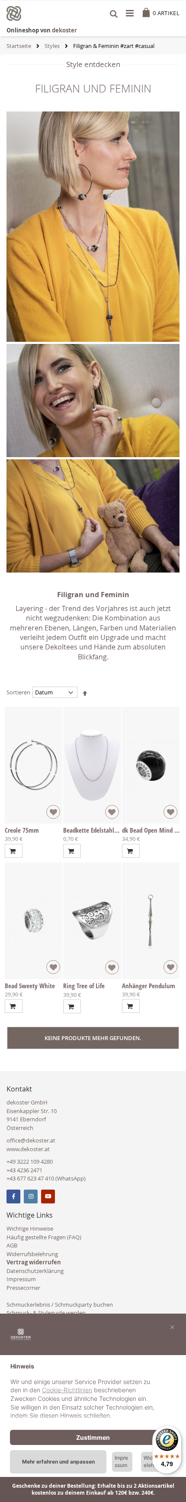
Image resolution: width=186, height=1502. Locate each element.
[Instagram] (31, 1196)
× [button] (172, 1326)
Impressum (21, 1279)
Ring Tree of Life (84, 985)
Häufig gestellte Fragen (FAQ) (43, 1237)
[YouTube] (48, 1196)
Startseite (18, 46)
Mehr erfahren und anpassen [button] (58, 1461)
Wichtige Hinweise (29, 1228)
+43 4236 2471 (24, 1170)
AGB (11, 1245)
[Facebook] (13, 1196)
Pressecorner (23, 1288)
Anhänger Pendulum (148, 985)
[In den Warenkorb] (13, 851)
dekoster (64, 30)
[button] (53, 812)
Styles (52, 46)
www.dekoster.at (28, 1149)
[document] (93, 1392)
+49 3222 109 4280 (29, 1161)
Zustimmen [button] (93, 1437)
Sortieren (18, 692)
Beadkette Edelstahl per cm (98, 830)
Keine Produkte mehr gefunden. (93, 1038)
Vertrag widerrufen (33, 1262)
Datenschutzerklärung (35, 1271)
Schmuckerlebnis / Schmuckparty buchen (59, 1304)
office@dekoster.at (30, 1140)
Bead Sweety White (30, 985)
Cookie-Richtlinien (67, 1390)
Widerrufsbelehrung (32, 1254)
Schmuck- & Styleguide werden (46, 1313)
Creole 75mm (22, 830)
